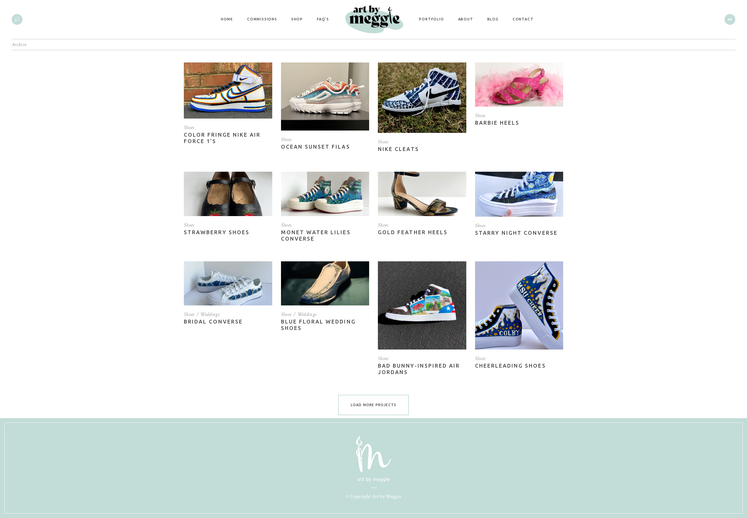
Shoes (189, 127)
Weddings (209, 314)
